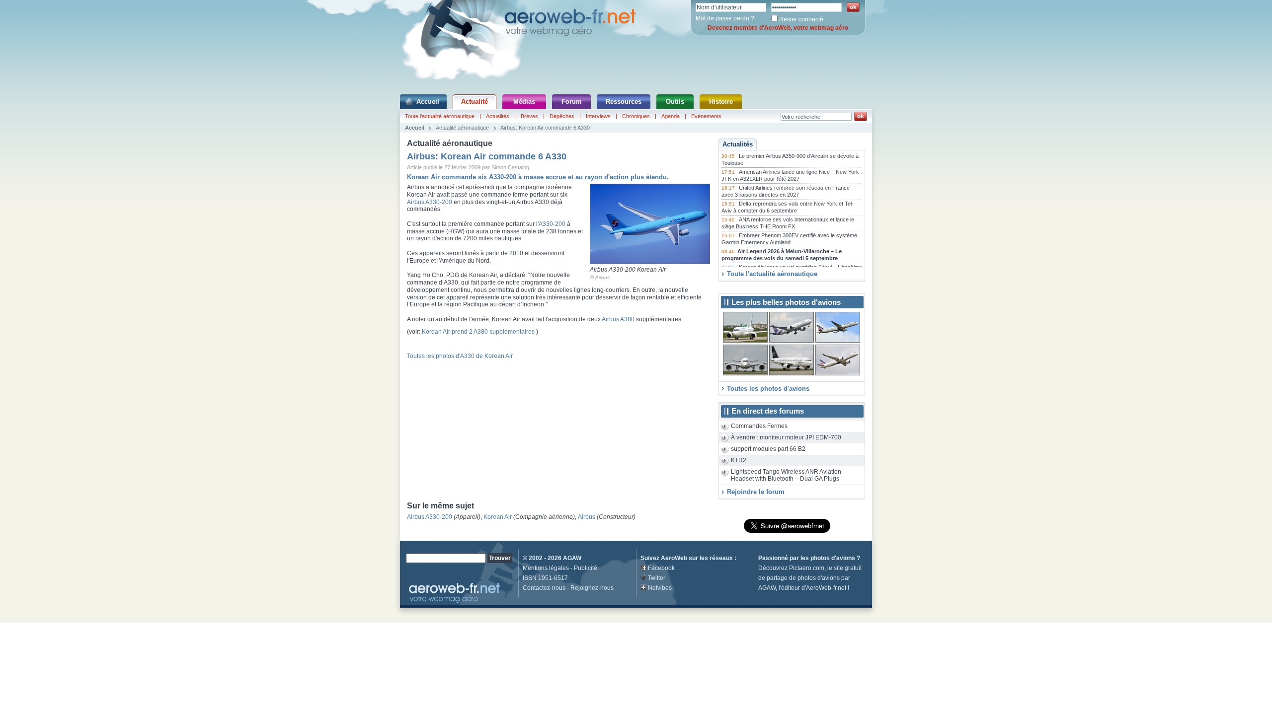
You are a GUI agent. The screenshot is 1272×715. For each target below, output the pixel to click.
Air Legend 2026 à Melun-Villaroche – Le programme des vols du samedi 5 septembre (781, 254)
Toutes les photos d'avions (768, 388)
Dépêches (562, 116)
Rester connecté (801, 19)
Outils (675, 101)
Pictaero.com (806, 568)
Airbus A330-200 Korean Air (628, 269)
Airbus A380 (618, 319)
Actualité (474, 101)
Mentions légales (546, 568)
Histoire (721, 101)
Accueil (427, 101)
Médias (524, 101)
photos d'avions (832, 558)
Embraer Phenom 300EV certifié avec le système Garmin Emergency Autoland (789, 238)
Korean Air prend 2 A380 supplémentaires (478, 331)
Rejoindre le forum (756, 492)
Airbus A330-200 (429, 202)
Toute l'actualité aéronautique (440, 116)
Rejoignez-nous (592, 587)
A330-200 (552, 223)
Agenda (670, 116)
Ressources (623, 101)
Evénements (706, 116)
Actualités (497, 116)
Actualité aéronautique (462, 128)
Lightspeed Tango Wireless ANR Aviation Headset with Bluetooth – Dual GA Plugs (786, 475)
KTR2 (738, 460)
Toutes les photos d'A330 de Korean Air (460, 356)
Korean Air (497, 516)
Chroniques (636, 116)
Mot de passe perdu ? (725, 18)
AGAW (572, 558)
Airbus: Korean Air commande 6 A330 (545, 128)
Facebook (661, 568)
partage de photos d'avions (803, 577)
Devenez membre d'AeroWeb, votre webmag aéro (778, 27)
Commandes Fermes (759, 426)
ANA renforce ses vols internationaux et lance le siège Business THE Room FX (787, 222)
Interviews (598, 116)
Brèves (529, 116)
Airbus (602, 277)
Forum (571, 101)
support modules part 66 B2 (768, 448)
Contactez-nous (544, 587)
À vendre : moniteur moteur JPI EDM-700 (786, 437)
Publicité (585, 568)
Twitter (656, 577)
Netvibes (660, 587)
